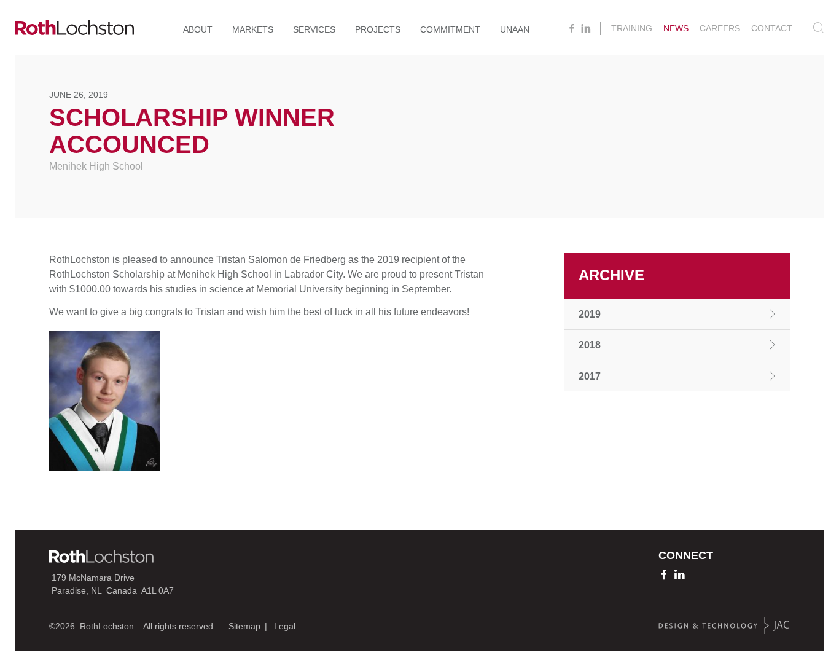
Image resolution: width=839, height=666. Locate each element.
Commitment (450, 29)
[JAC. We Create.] (724, 626)
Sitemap (244, 626)
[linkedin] (586, 28)
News (676, 28)
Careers (720, 28)
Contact (771, 28)
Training (631, 28)
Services (314, 29)
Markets (252, 29)
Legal (284, 626)
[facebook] (572, 28)
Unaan (514, 29)
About (198, 29)
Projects (377, 29)
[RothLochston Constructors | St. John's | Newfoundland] (74, 30)
